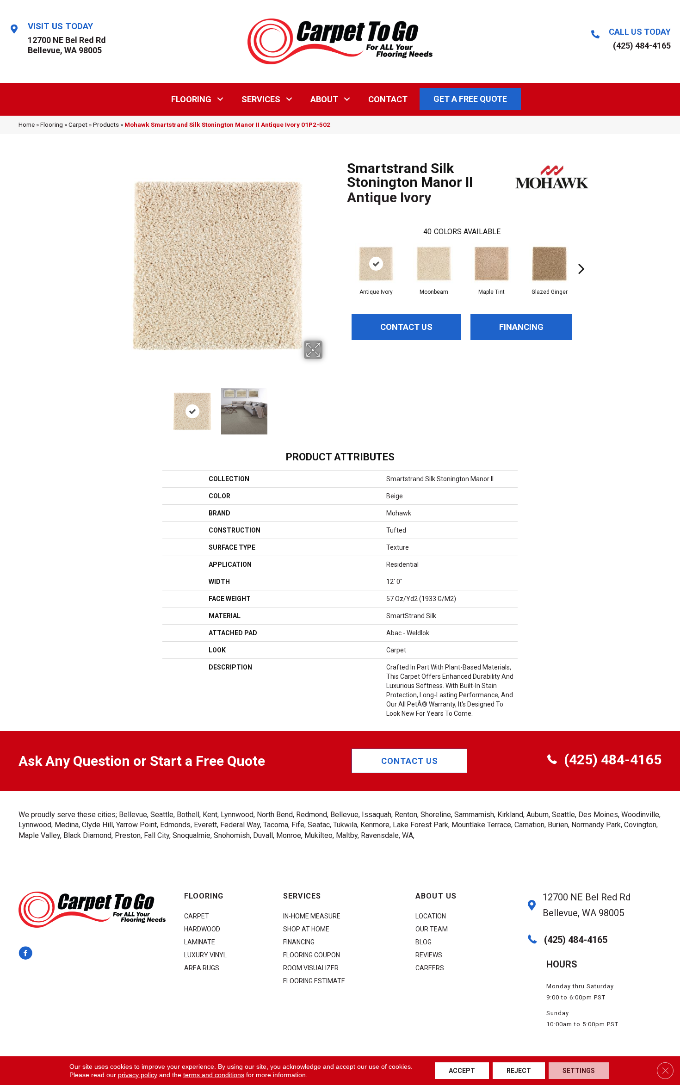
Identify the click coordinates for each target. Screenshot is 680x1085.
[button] (220, 99)
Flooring (191, 99)
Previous (107, 406)
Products (106, 124)
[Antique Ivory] (376, 264)
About (324, 99)
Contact (388, 99)
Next (328, 406)
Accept (462, 1070)
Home (27, 124)
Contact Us (406, 327)
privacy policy (137, 1075)
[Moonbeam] (434, 264)
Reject (519, 1070)
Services (260, 99)
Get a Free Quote (470, 99)
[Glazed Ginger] (549, 264)
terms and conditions (213, 1075)
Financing (521, 327)
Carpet (77, 124)
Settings (579, 1070)
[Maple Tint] (492, 264)
